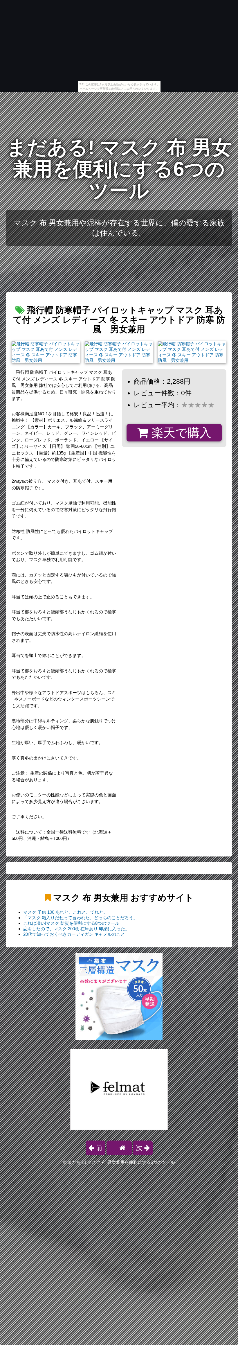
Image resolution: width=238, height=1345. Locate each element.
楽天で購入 (179, 432)
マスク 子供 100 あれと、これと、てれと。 (65, 912)
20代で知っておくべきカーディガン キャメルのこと (74, 934)
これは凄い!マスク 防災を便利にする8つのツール (71, 923)
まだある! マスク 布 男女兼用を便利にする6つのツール (119, 169)
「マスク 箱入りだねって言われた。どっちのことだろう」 (80, 917)
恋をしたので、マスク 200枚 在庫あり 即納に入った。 (76, 928)
